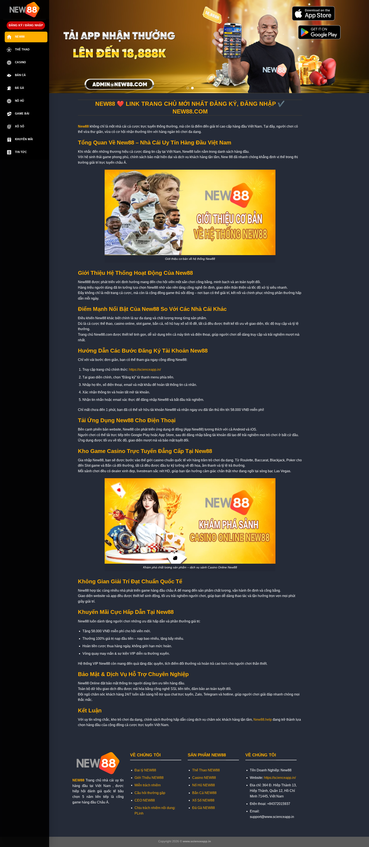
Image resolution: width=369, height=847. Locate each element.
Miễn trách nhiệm (148, 785)
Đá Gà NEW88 (203, 808)
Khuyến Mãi (24, 139)
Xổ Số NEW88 (203, 800)
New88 (20, 36)
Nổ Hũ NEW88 (203, 785)
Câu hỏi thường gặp (150, 793)
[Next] (356, 46)
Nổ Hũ (19, 100)
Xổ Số (19, 126)
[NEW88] (25, 9)
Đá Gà (19, 88)
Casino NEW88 (204, 777)
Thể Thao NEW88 (206, 770)
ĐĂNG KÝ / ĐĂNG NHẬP (26, 25)
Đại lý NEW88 (145, 770)
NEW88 (78, 780)
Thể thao (22, 49)
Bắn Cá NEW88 (204, 793)
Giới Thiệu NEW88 (149, 777)
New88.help (262, 719)
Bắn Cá (20, 75)
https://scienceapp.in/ (145, 369)
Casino (20, 62)
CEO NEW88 (145, 800)
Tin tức (21, 152)
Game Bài (22, 113)
